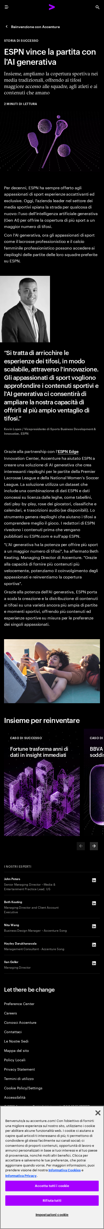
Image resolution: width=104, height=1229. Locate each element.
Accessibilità (14, 1097)
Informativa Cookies (64, 1170)
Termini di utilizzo (19, 1078)
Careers (10, 1012)
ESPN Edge (68, 451)
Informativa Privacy (21, 1175)
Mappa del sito (16, 1050)
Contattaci (13, 1031)
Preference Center (19, 1003)
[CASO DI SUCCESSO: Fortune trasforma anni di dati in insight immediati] (42, 782)
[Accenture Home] (52, 7)
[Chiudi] (97, 1112)
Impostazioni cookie (52, 1214)
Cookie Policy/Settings (23, 1087)
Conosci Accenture (20, 1022)
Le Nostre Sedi (16, 1041)
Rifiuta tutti (52, 1200)
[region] (52, 1167)
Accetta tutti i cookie (52, 1186)
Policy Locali (14, 1059)
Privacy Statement (19, 1069)
